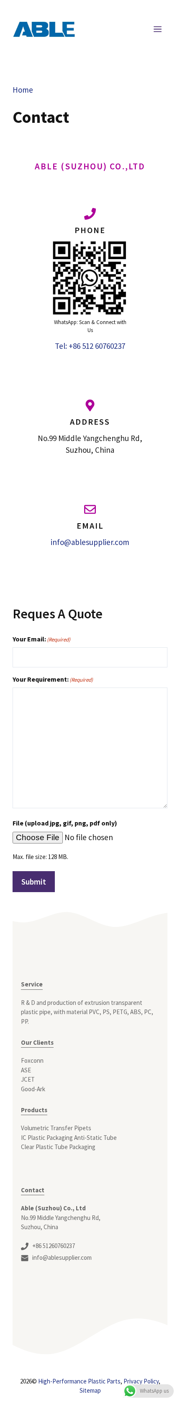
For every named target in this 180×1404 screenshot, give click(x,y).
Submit (33, 882)
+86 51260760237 (53, 1246)
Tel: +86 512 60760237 (90, 346)
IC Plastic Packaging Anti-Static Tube (69, 1138)
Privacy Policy (141, 1381)
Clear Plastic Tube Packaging (58, 1147)
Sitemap (90, 1390)
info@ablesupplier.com (90, 542)
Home (23, 90)
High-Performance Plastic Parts (79, 1381)
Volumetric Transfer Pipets (56, 1128)
